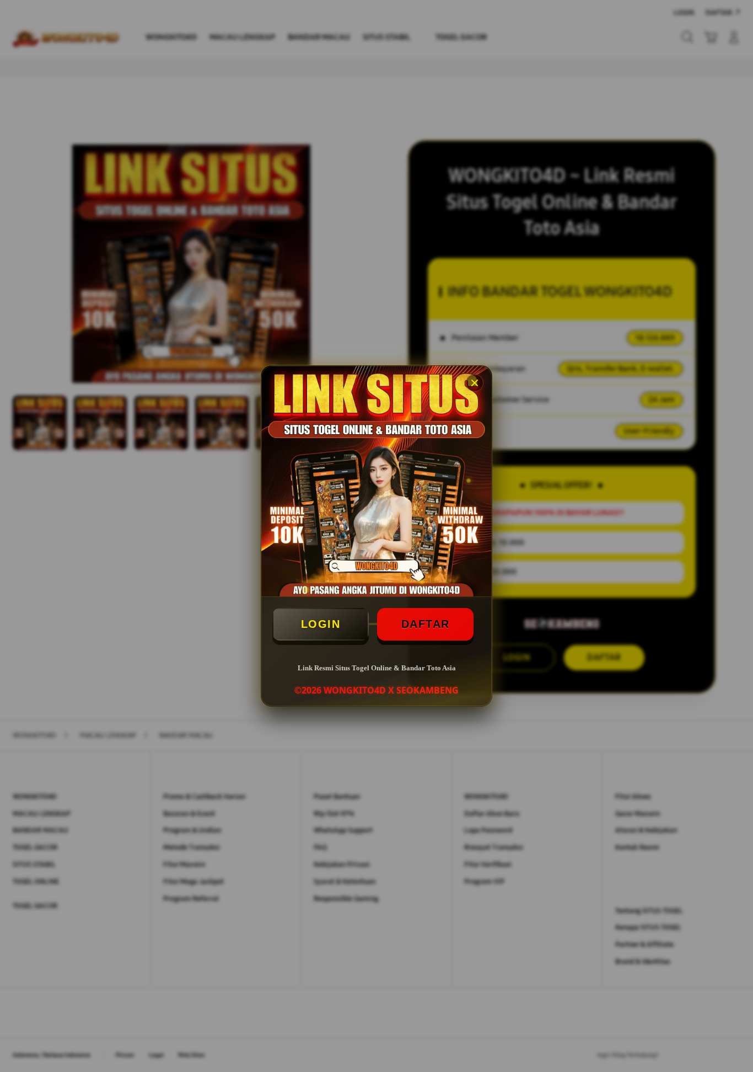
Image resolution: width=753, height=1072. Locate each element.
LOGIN (321, 624)
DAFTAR (425, 624)
